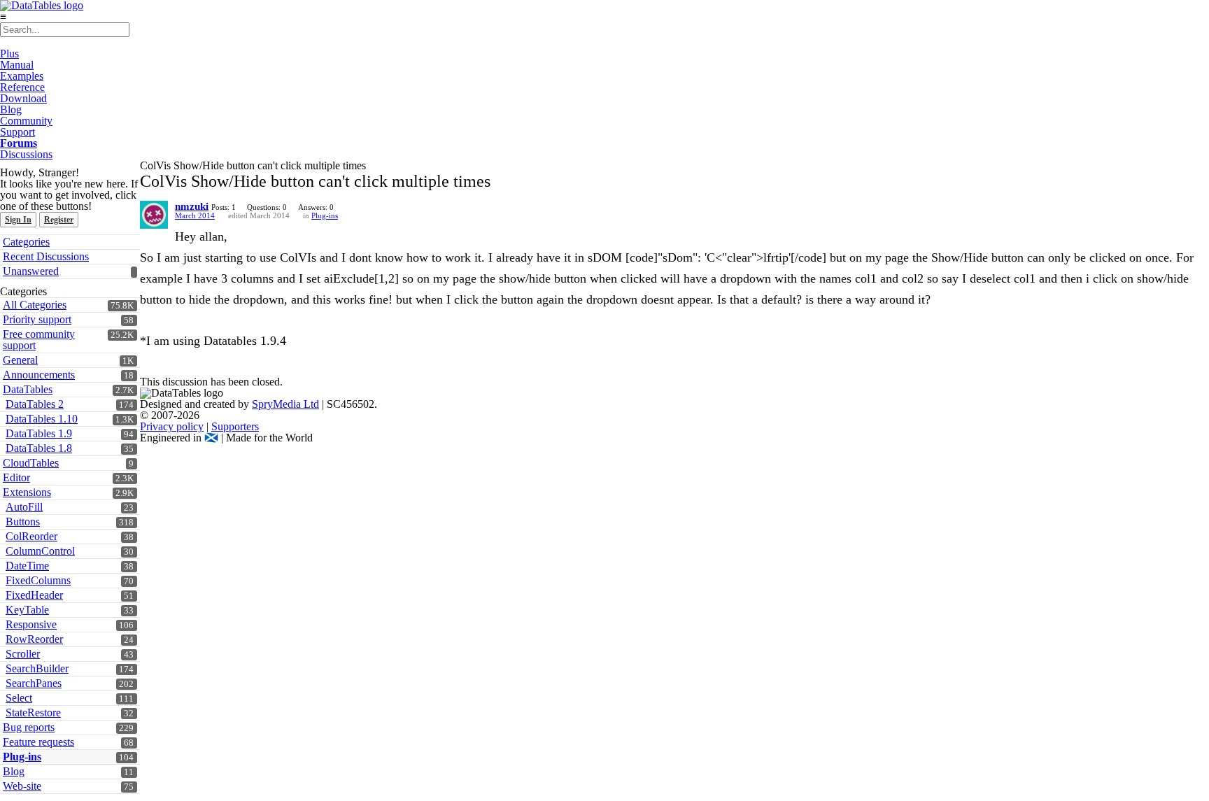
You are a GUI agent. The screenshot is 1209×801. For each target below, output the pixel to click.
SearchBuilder (37, 668)
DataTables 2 (35, 404)
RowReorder (34, 639)
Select (19, 698)
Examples (21, 76)
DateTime (27, 566)
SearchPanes (34, 683)
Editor (16, 477)
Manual (17, 65)
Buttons (23, 521)
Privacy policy (172, 426)
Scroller (23, 654)
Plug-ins (22, 757)
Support (17, 132)
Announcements (39, 375)
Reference (22, 87)
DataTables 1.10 (42, 419)
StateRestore (33, 712)
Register (58, 220)
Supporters (235, 426)
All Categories (34, 305)
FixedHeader (34, 595)
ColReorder (31, 536)
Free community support (39, 339)
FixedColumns (38, 580)
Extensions (27, 492)
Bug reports (29, 727)
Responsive (31, 624)
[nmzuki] (154, 215)
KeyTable (27, 610)
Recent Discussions (46, 256)
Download (23, 98)
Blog (11, 109)
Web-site (22, 786)
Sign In (18, 220)
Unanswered (31, 271)
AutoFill (24, 507)
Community (26, 121)
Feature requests (38, 742)
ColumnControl (40, 551)
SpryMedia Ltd (285, 404)
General (20, 360)
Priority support (37, 319)
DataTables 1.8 (39, 448)
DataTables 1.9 (39, 433)
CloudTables (31, 463)
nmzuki (191, 206)
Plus (9, 53)
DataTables (27, 389)
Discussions (26, 154)
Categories (26, 242)
